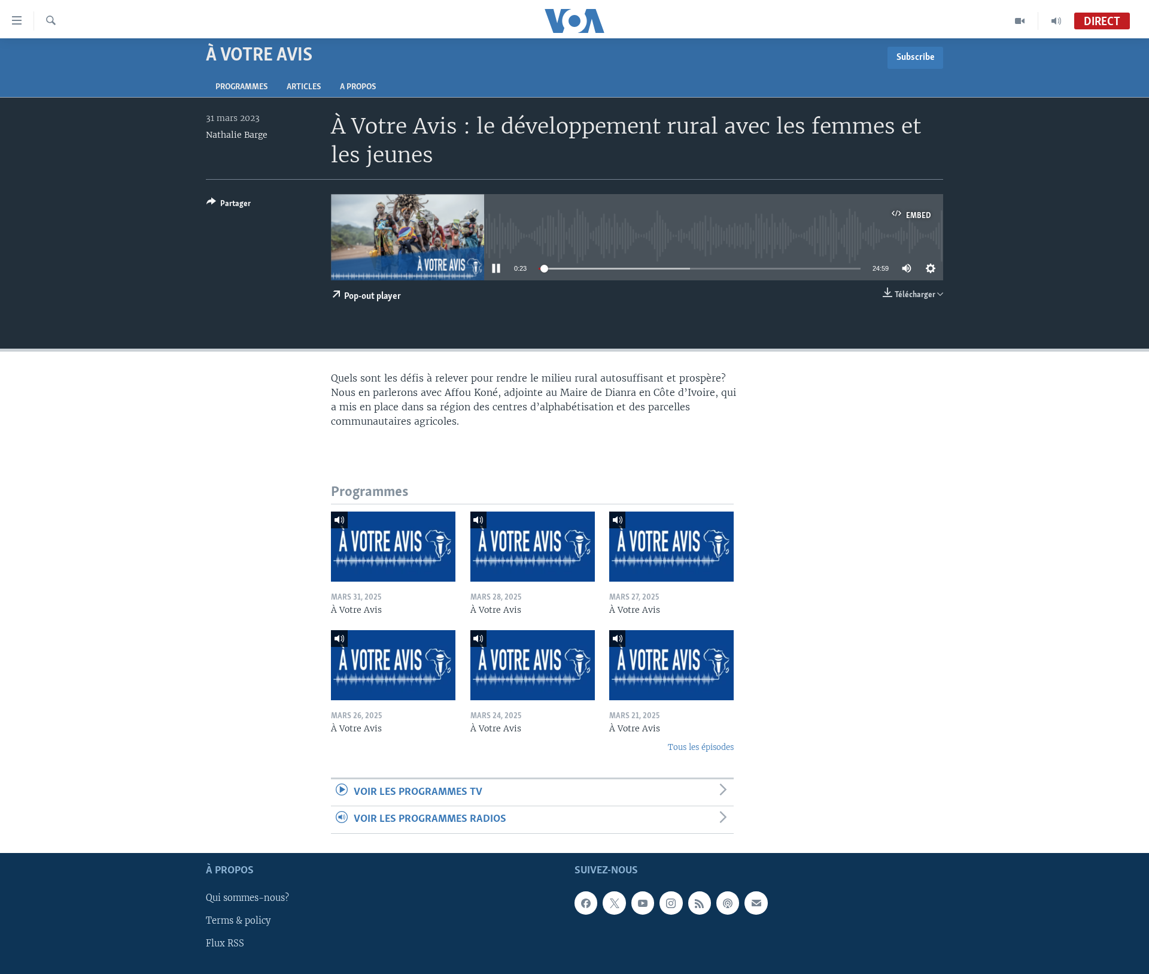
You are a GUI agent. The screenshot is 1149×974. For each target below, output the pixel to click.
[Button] (228, 205)
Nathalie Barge (237, 134)
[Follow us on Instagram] (670, 902)
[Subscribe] (755, 902)
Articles (304, 87)
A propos (358, 87)
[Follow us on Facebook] (585, 902)
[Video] (1020, 21)
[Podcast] (727, 902)
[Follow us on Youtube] (642, 902)
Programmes (241, 87)
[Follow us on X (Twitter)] (614, 902)
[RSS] (699, 902)
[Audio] (1056, 21)
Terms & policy (238, 920)
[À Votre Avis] (393, 547)
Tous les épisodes (701, 747)
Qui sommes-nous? (247, 898)
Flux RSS (225, 943)
